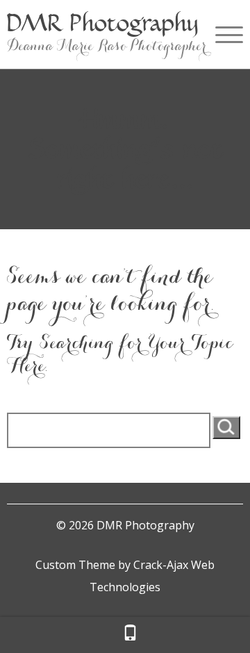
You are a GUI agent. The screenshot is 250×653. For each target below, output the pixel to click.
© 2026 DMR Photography (125, 525)
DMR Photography (103, 22)
